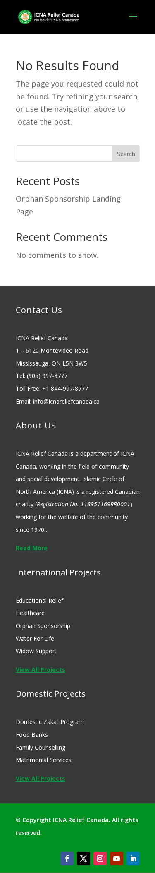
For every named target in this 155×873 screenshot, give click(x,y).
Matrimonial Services (44, 760)
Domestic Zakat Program (50, 722)
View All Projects (40, 669)
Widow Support (36, 651)
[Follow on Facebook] (67, 858)
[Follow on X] (83, 858)
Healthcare (30, 613)
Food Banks (32, 734)
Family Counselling (40, 747)
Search (126, 154)
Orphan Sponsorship (43, 626)
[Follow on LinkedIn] (133, 858)
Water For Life (35, 638)
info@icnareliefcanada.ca (66, 401)
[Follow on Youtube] (116, 858)
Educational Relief (39, 600)
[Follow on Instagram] (100, 858)
